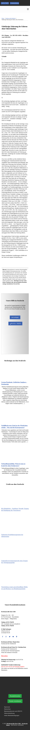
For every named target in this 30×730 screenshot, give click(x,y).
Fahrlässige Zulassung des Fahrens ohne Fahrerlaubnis (14, 27)
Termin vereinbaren (15, 701)
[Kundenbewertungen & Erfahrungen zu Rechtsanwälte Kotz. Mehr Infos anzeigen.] (15, 690)
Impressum (7, 707)
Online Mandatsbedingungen (11, 715)
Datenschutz (7, 709)
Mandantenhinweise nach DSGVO (13, 711)
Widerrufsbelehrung (9, 713)
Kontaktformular (15, 696)
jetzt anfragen (15, 317)
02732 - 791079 (16, 323)
